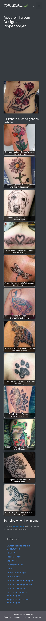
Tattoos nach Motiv (16, 588)
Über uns (8, 617)
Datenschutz (37, 617)
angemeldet (18, 526)
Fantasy (11, 553)
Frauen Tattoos (14, 557)
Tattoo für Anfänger (16, 573)
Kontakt (16, 617)
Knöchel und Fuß (15, 565)
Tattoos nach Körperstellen (19, 584)
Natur (9, 569)
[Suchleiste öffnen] (32, 5)
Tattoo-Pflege (13, 576)
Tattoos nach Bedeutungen (20, 580)
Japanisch (12, 561)
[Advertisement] (23, 54)
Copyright (26, 617)
